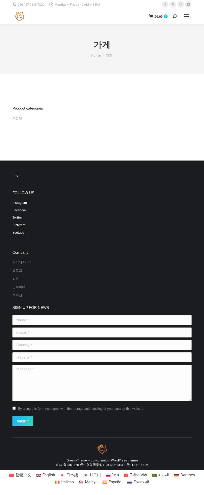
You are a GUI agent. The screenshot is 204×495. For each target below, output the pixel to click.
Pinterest (18, 225)
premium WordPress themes (118, 460)
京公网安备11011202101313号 (108, 465)
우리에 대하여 (22, 262)
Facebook (19, 210)
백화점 (17, 295)
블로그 (17, 270)
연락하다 (18, 287)
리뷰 (15, 279)
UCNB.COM (140, 465)
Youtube (18, 232)
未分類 (17, 118)
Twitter (17, 217)
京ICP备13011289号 (70, 465)
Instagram (19, 203)
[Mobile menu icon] (187, 16)
